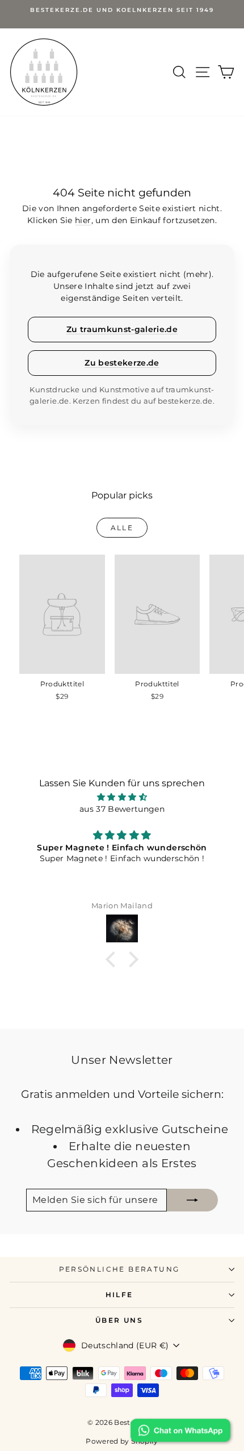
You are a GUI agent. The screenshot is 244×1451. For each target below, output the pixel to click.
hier (83, 220)
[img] (122, 797)
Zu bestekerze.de (122, 363)
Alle (122, 527)
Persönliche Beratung (119, 1269)
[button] (113, 959)
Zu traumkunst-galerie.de (122, 329)
